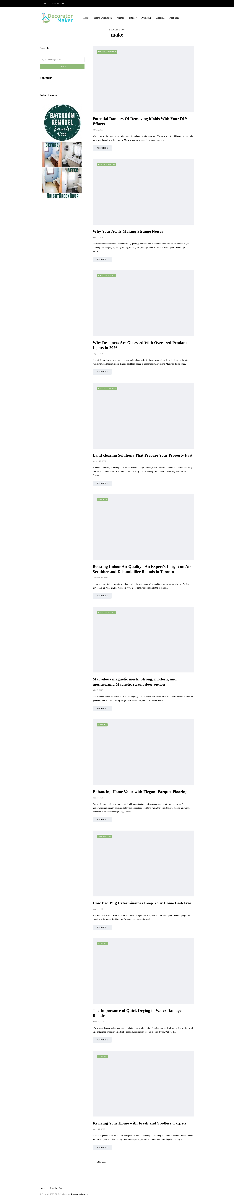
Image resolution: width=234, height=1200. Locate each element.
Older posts (101, 1162)
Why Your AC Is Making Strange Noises (128, 231)
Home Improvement (107, 52)
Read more (102, 148)
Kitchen (120, 17)
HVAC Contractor (106, 164)
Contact (43, 3)
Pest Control (104, 836)
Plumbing (146, 17)
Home (86, 17)
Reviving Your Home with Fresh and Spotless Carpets (139, 1123)
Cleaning (160, 17)
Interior (132, 17)
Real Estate (175, 17)
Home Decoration (103, 17)
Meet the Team (57, 3)
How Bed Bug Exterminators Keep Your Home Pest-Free (142, 903)
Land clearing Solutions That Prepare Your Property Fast (142, 455)
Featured (102, 499)
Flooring (102, 725)
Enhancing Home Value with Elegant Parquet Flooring (140, 791)
